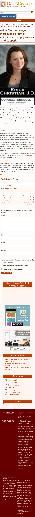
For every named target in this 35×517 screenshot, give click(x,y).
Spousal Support (13, 395)
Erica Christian (4, 163)
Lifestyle (11, 387)
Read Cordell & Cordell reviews (8, 418)
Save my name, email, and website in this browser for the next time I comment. (17, 261)
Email (3, 242)
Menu (18, 20)
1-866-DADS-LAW (8, 16)
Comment (4, 215)
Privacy (29, 416)
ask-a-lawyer (8, 185)
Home (3, 24)
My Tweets (6, 404)
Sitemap (20, 417)
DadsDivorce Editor (9, 179)
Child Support (12, 382)
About (19, 416)
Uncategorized (12, 188)
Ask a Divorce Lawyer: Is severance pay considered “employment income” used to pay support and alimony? (26, 200)
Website (3, 250)
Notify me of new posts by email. (13, 269)
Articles (8, 24)
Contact (24, 416)
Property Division (14, 392)
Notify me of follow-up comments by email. (16, 265)
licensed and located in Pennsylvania (22, 155)
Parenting (11, 390)
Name (3, 235)
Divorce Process (13, 385)
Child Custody (12, 380)
